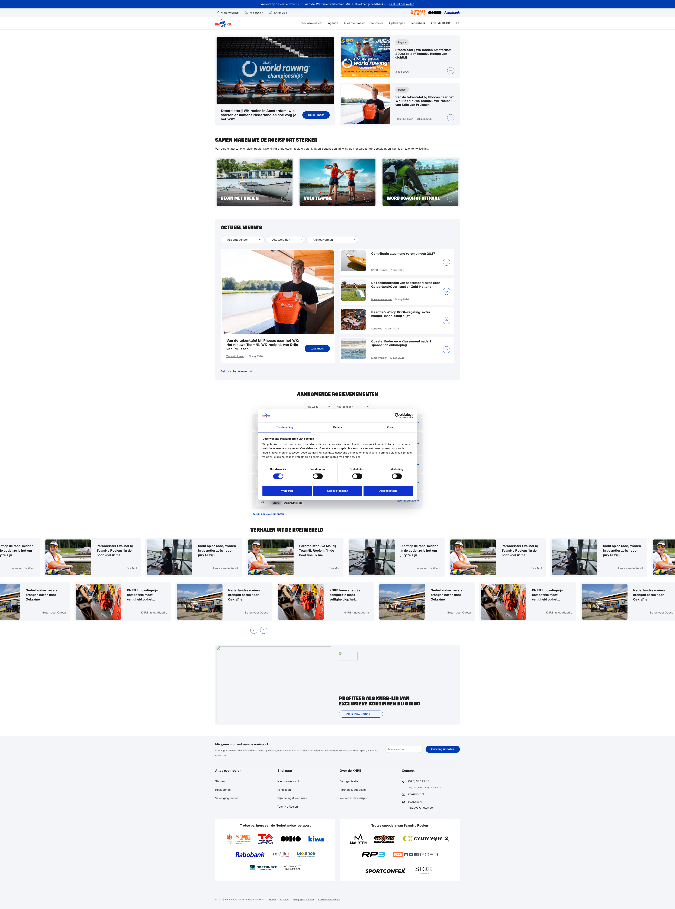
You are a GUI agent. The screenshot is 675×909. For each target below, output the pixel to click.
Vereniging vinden (227, 798)
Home (272, 899)
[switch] (318, 476)
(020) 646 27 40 (418, 781)
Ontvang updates (442, 749)
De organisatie (349, 781)
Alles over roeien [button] (354, 23)
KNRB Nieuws (379, 270)
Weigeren (287, 490)
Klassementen (379, 357)
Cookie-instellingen (329, 899)
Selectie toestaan (337, 490)
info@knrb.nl (416, 794)
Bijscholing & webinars (292, 798)
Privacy (284, 899)
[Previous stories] (253, 630)
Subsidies (376, 328)
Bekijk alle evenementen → (269, 514)
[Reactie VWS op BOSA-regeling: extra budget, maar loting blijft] (446, 320)
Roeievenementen (381, 299)
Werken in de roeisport (354, 798)
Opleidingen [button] (397, 23)
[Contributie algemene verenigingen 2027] (446, 262)
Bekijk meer (316, 115)
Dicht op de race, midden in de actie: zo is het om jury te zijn (156, 550)
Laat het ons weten (401, 4)
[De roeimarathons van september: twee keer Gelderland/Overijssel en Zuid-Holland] (446, 291)
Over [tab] (390, 427)
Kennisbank (418, 23)
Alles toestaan (388, 490)
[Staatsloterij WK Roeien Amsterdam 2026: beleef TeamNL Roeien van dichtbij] (450, 70)
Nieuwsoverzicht (311, 23)
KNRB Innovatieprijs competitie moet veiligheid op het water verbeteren (203, 595)
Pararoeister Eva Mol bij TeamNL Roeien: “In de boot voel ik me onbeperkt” (256, 550)
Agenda (333, 23)
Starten (220, 781)
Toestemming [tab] (284, 427)
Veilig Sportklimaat (303, 899)
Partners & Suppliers (353, 790)
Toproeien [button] (377, 23)
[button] (458, 23)
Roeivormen (223, 790)
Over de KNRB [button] (440, 23)
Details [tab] (337, 427)
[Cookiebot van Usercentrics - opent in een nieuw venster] (397, 415)
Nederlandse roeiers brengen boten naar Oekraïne (305, 594)
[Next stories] (263, 630)
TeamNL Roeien (404, 118)
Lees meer (317, 348)
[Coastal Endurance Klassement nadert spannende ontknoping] (446, 349)
